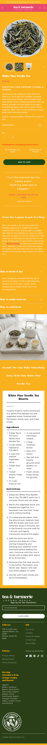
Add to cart (24, 162)
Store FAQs (31, 643)
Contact (29, 633)
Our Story (30, 629)
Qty (3, 132)
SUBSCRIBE (23, 616)
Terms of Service (9, 663)
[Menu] (2, 8)
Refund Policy (8, 659)
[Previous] (2, 67)
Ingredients (8, 125)
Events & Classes (33, 636)
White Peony (13, 244)
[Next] (44, 67)
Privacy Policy (8, 656)
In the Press (31, 640)
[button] (39, 8)
